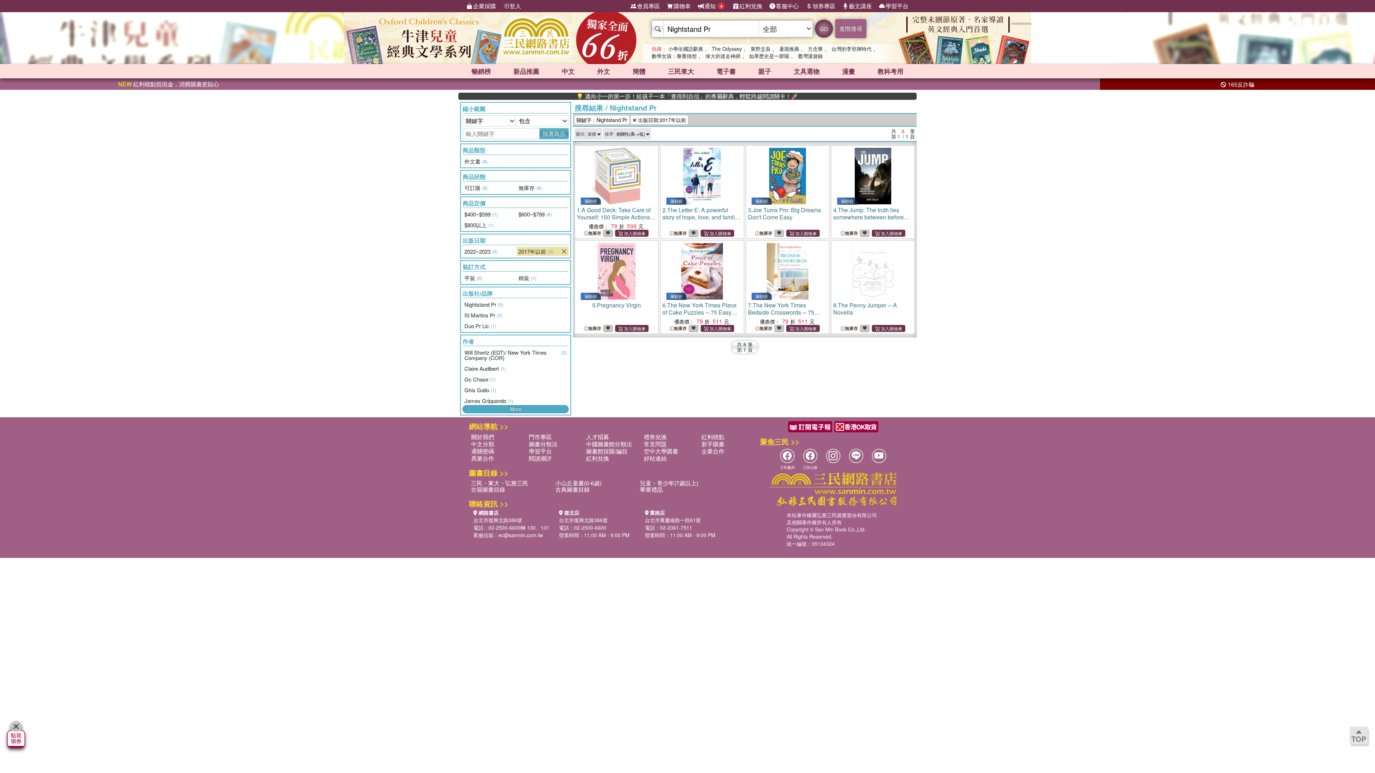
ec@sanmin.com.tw (520, 535)
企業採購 (484, 6)
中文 (568, 71)
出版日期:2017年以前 (661, 119)
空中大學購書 (661, 451)
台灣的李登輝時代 (851, 48)
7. (781, 312)
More (516, 409)
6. (700, 316)
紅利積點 (712, 437)
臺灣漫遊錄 (810, 55)
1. (614, 217)
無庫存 (594, 233)
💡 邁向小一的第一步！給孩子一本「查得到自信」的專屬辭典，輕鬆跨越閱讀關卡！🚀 (653, 96)
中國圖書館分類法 (609, 444)
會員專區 (648, 6)
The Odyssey (727, 48)
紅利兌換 (750, 6)
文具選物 (807, 71)
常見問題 (655, 444)
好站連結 (655, 458)
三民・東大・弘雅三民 (499, 483)
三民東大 (681, 71)
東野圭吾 (761, 48)
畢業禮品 (651, 489)
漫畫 (848, 71)
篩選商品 (553, 134)
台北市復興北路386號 (497, 520)
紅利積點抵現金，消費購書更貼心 (168, 84)
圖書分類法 (543, 444)
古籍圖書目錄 (488, 489)
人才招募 (597, 437)
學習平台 (897, 6)
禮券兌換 (655, 437)
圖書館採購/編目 (607, 451)
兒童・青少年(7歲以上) (669, 483)
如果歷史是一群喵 (769, 55)
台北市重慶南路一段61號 (673, 520)
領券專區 (823, 6)
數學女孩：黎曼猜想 (674, 55)
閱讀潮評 (540, 458)
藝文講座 (860, 6)
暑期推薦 (789, 48)
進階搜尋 (850, 28)
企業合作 (712, 451)
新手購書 (712, 444)
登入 (515, 6)
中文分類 (482, 444)
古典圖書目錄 (572, 489)
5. (616, 305)
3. (784, 213)
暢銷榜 (481, 71)
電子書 (726, 71)
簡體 (639, 71)
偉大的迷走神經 (722, 55)
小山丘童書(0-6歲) (578, 483)
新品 (526, 71)
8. (865, 308)
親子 (764, 71)
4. (868, 217)
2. (701, 220)
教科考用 (890, 71)
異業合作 (482, 458)
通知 (713, 6)
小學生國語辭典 (685, 48)
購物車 (682, 6)
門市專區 (540, 437)
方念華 (815, 48)
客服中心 (787, 6)
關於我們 (482, 437)
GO (824, 29)
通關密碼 (482, 451)
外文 (603, 71)
